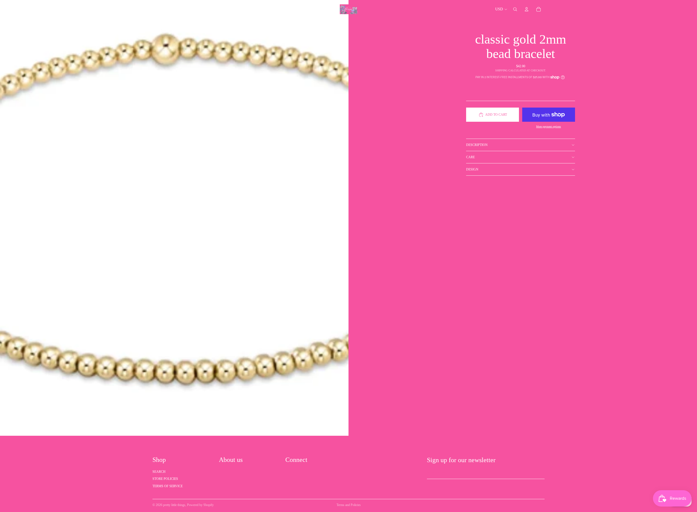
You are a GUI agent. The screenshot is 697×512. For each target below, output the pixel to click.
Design (472, 169)
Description (477, 145)
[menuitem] (314, 9)
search (159, 472)
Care (470, 157)
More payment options (548, 126)
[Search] (515, 9)
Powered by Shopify (200, 505)
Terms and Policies (349, 505)
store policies (165, 479)
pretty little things (174, 505)
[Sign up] (539, 473)
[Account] (527, 9)
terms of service (167, 486)
